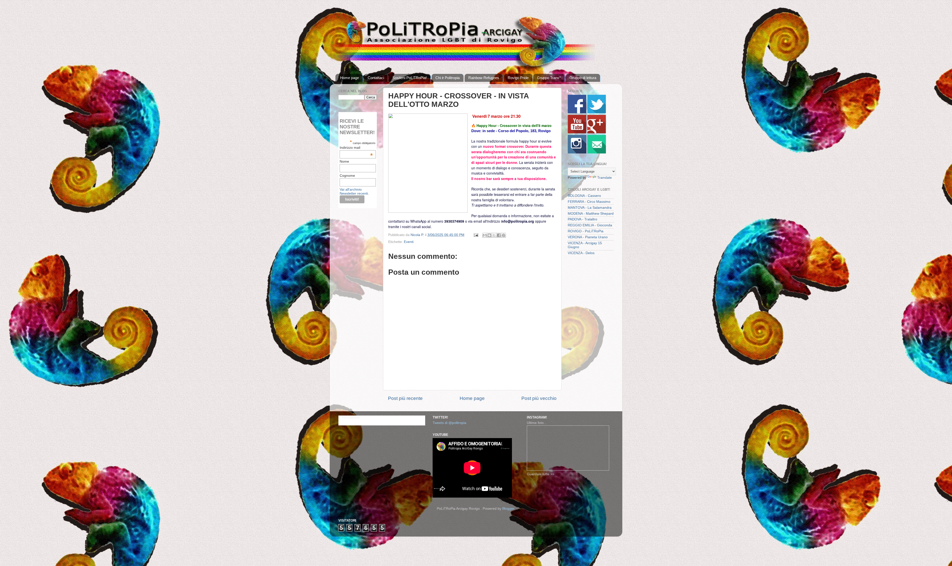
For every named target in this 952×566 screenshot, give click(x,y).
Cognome (347, 176)
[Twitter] (596, 112)
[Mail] (596, 152)
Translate (604, 177)
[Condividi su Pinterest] (503, 235)
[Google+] (596, 132)
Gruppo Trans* (549, 78)
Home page (349, 78)
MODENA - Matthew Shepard (591, 213)
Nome (344, 161)
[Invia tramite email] (484, 235)
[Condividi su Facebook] (498, 235)
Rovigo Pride (518, 78)
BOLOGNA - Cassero (584, 196)
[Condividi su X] (494, 235)
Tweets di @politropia (449, 423)
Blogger (508, 508)
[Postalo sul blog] (489, 235)
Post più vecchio (539, 398)
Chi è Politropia (447, 78)
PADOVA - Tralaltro (582, 219)
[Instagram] (577, 152)
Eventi (409, 242)
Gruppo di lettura (582, 78)
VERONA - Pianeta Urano (588, 237)
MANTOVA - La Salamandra (590, 207)
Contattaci (376, 78)
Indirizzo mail (356, 147)
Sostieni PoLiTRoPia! (409, 78)
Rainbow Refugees (483, 78)
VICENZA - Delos (581, 253)
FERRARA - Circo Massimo (589, 202)
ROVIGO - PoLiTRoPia (585, 231)
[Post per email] (475, 235)
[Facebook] (577, 112)
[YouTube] (577, 132)
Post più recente (405, 398)
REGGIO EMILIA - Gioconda (590, 225)
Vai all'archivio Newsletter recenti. (354, 191)
